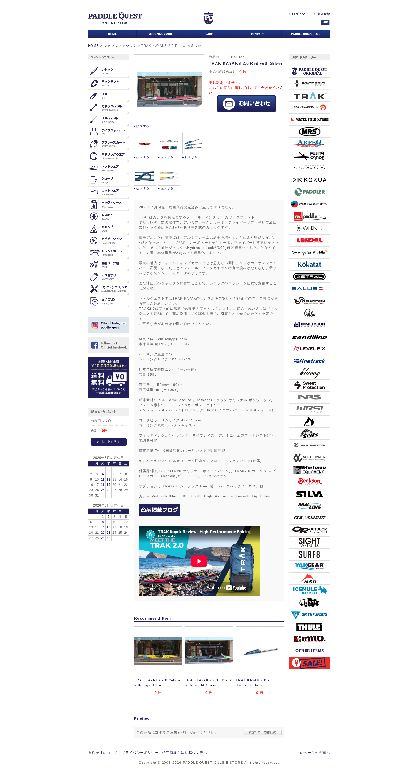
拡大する (142, 126)
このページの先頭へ (313, 753)
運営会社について (103, 753)
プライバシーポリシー (140, 753)
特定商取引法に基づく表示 (184, 753)
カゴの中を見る (109, 442)
